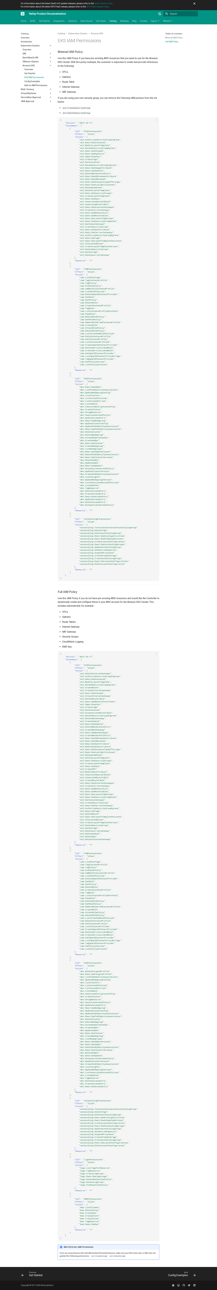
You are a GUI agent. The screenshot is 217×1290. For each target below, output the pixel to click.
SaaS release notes (103, 3)
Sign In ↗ (155, 21)
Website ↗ (168, 21)
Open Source (86, 21)
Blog (134, 21)
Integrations (59, 21)
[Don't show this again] (194, 3)
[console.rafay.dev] (178, 1285)
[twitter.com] (189, 1285)
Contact (143, 21)
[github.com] (183, 1285)
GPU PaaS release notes (97, 6)
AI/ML (33, 21)
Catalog (113, 21)
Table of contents (173, 33)
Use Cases (101, 21)
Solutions (72, 21)
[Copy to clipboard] (156, 120)
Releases (124, 21)
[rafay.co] (173, 1285)
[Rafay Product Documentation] (23, 14)
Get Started (44, 21)
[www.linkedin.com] (194, 1285)
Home (23, 21)
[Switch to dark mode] (160, 14)
